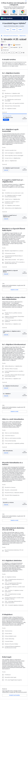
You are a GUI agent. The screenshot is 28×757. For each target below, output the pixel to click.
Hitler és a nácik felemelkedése (13, 419)
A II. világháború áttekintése (12, 560)
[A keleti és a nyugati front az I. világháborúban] (5, 52)
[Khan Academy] (6, 18)
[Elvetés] (26, 1)
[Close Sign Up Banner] (25, 22)
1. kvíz (3, 283)
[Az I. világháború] (14, 52)
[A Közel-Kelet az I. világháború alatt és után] (11, 52)
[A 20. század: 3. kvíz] (22, 52)
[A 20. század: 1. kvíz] (9, 52)
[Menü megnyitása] (26, 18)
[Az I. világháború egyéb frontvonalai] (3, 52)
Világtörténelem (22, 35)
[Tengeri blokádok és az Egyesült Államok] (7, 52)
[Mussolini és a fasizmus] (20, 52)
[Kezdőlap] (1, 35)
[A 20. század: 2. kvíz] (16, 52)
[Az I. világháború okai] (2, 52)
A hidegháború (7, 614)
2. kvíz (3, 405)
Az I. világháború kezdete (11, 73)
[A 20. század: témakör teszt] (23, 52)
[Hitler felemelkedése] (18, 52)
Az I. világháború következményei (14, 344)
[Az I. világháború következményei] (13, 52)
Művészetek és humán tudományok (11, 35)
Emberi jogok (6, 657)
